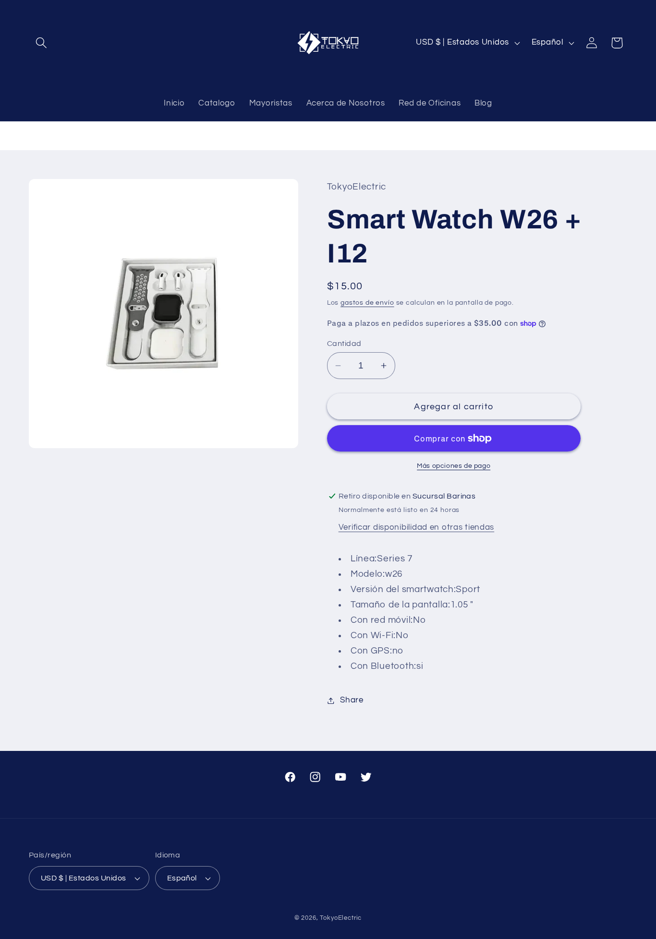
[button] (41, 43)
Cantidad (344, 343)
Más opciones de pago (453, 465)
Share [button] (352, 700)
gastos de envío (367, 302)
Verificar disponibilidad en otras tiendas (417, 527)
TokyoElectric (341, 918)
